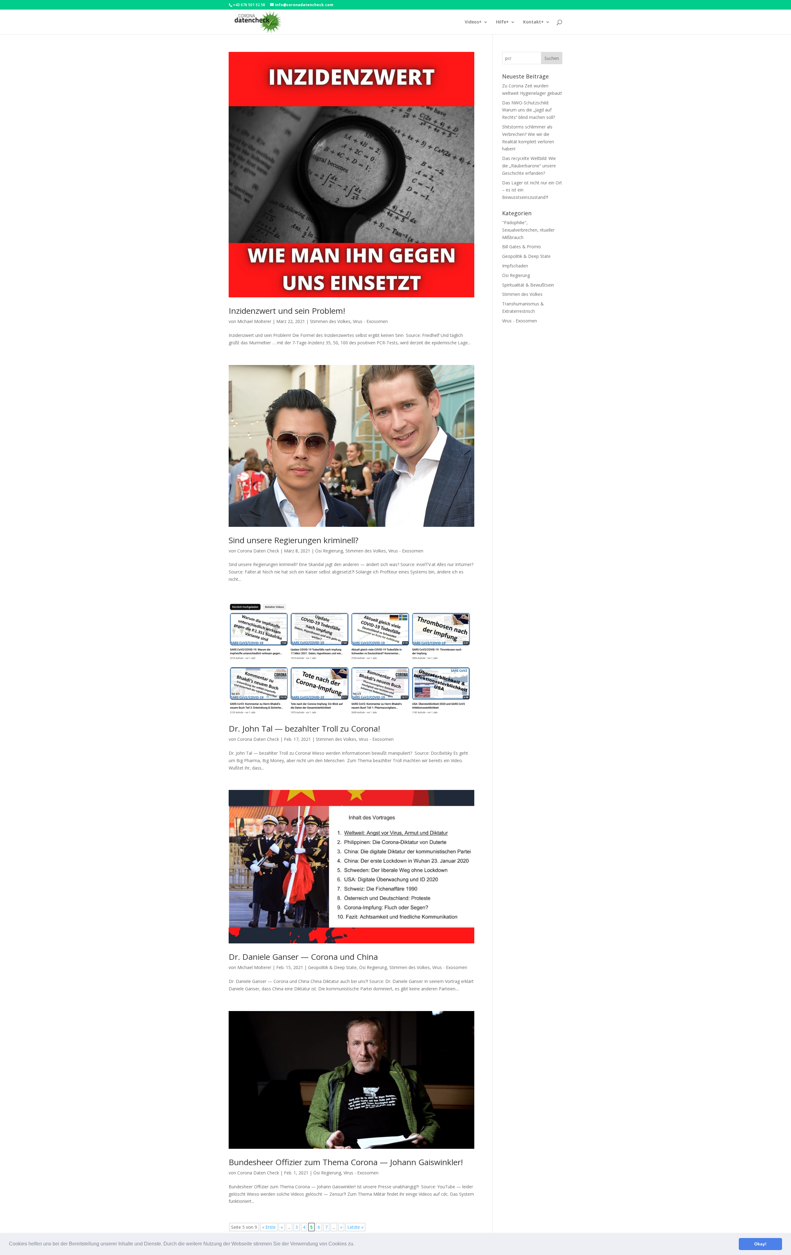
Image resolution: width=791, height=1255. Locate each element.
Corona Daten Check (258, 551)
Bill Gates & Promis (521, 247)
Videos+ (473, 22)
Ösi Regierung (329, 551)
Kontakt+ (533, 22)
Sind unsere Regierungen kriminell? (293, 540)
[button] (356, 1244)
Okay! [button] (760, 1243)
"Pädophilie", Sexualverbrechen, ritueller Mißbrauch (528, 230)
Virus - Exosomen (370, 321)
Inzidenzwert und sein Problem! (287, 310)
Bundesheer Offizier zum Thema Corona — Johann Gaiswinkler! (346, 1162)
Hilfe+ (502, 22)
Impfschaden (515, 266)
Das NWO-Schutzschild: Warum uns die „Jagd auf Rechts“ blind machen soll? (528, 110)
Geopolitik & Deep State (332, 967)
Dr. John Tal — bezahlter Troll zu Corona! (304, 728)
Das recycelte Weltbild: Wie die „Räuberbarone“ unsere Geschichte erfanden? (529, 165)
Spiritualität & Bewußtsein (528, 285)
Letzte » (355, 1227)
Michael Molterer (254, 321)
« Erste (269, 1227)
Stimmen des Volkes (330, 321)
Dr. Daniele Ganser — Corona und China (303, 956)
